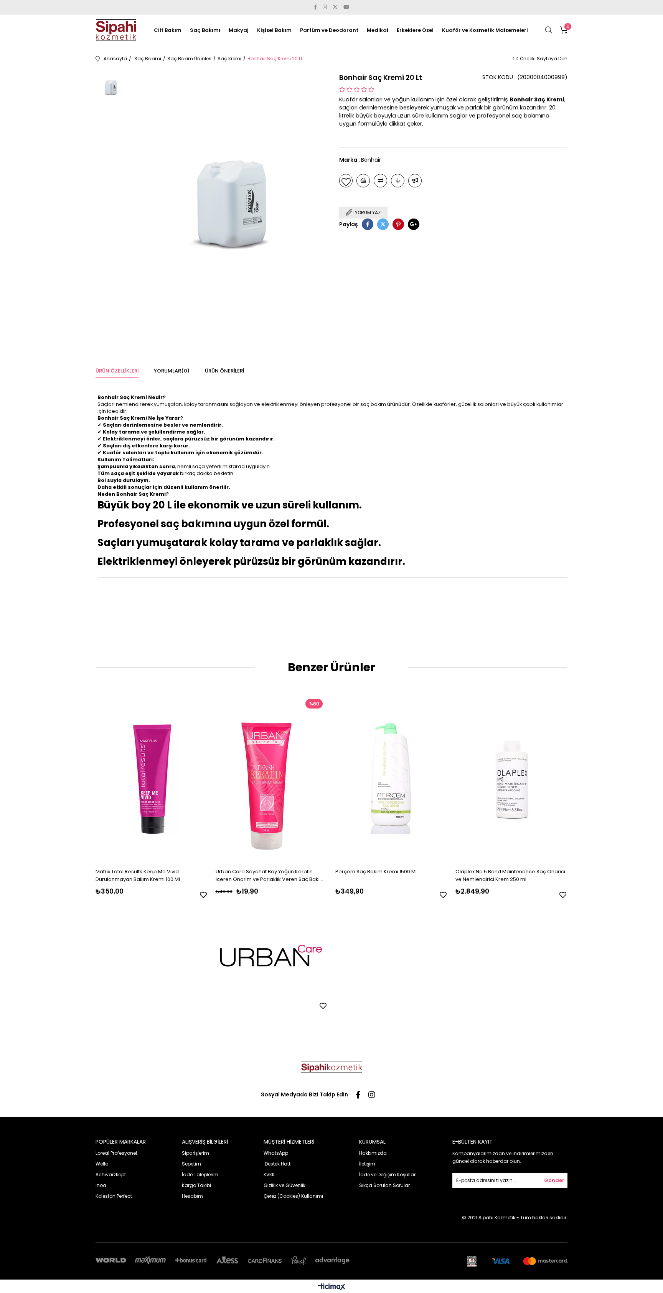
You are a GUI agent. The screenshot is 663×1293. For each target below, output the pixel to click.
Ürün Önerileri (224, 370)
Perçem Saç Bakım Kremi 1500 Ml (376, 871)
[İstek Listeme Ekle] (363, 180)
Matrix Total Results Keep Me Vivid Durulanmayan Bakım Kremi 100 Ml (138, 875)
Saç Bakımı (205, 30)
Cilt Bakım (167, 30)
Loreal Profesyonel (116, 1153)
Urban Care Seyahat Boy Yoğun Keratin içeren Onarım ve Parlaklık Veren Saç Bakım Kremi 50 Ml (270, 875)
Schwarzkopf (111, 1174)
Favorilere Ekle (203, 894)
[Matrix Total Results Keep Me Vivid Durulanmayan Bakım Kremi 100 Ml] (151, 778)
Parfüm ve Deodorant (329, 30)
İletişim (367, 1164)
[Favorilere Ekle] (346, 180)
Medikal (377, 30)
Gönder (554, 1180)
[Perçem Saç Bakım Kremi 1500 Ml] (391, 778)
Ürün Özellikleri (117, 370)
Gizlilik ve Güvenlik (284, 1185)
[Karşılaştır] (380, 180)
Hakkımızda (373, 1153)
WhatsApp (276, 1153)
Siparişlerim (195, 1153)
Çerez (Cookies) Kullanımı (293, 1196)
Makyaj (239, 30)
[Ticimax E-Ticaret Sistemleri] (331, 1287)
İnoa (101, 1185)
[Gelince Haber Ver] (415, 180)
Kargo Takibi (196, 1185)
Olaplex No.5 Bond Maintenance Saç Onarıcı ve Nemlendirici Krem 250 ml (510, 875)
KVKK (269, 1174)
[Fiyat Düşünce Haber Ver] (397, 180)
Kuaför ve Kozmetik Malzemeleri (485, 30)
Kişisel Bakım (274, 30)
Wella (102, 1164)
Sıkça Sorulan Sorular (384, 1185)
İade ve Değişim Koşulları (388, 1174)
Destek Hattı (278, 1164)
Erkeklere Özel (415, 30)
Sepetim (191, 1164)
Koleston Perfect (114, 1196)
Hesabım (192, 1196)
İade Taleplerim (200, 1174)
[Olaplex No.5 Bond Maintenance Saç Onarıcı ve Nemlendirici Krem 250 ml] (511, 778)
